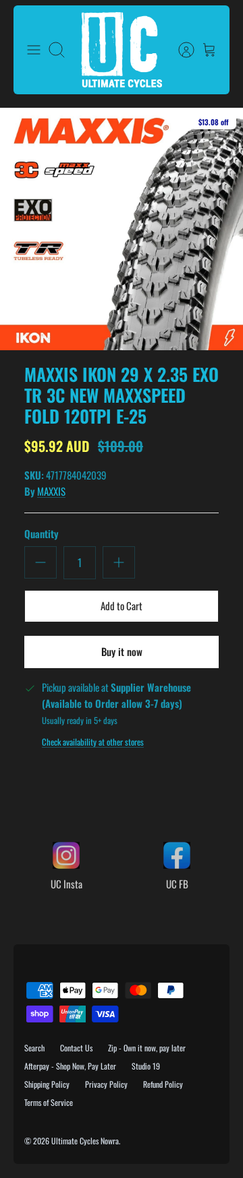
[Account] (179, 50)
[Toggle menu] (34, 50)
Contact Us (76, 1047)
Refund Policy (163, 1084)
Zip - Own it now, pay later (147, 1047)
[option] (121, 229)
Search (34, 1047)
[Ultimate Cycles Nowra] (121, 50)
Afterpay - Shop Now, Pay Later (70, 1066)
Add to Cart (121, 605)
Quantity (41, 534)
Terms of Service (48, 1102)
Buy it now (121, 651)
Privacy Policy (106, 1084)
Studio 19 (146, 1066)
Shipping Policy (47, 1084)
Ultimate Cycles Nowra (85, 1140)
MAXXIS (51, 491)
